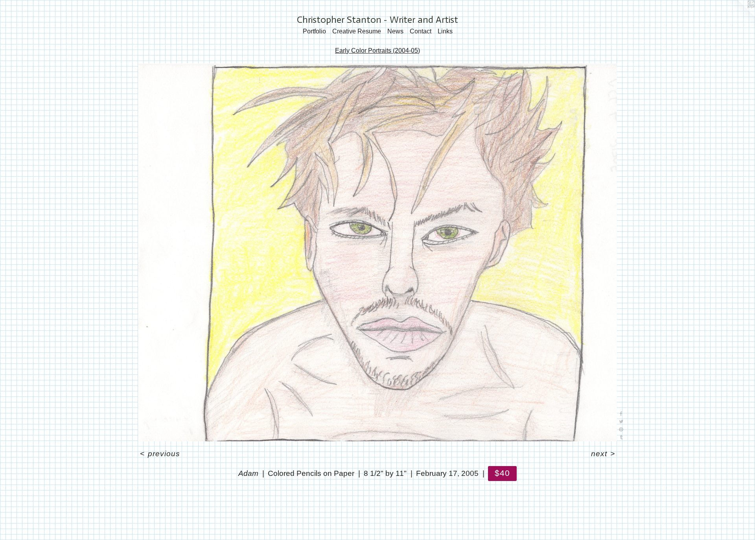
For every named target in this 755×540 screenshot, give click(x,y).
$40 (502, 472)
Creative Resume (356, 31)
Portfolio (314, 31)
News (395, 31)
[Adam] (377, 252)
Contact (420, 31)
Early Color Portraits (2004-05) (377, 50)
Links (445, 31)
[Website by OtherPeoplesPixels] (739, 15)
